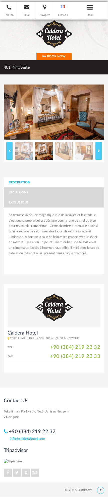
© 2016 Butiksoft (78, 490)
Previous (9, 151)
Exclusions (19, 202)
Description (19, 182)
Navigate (12, 417)
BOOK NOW (56, 56)
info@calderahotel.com (27, 439)
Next (98, 151)
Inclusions (18, 192)
